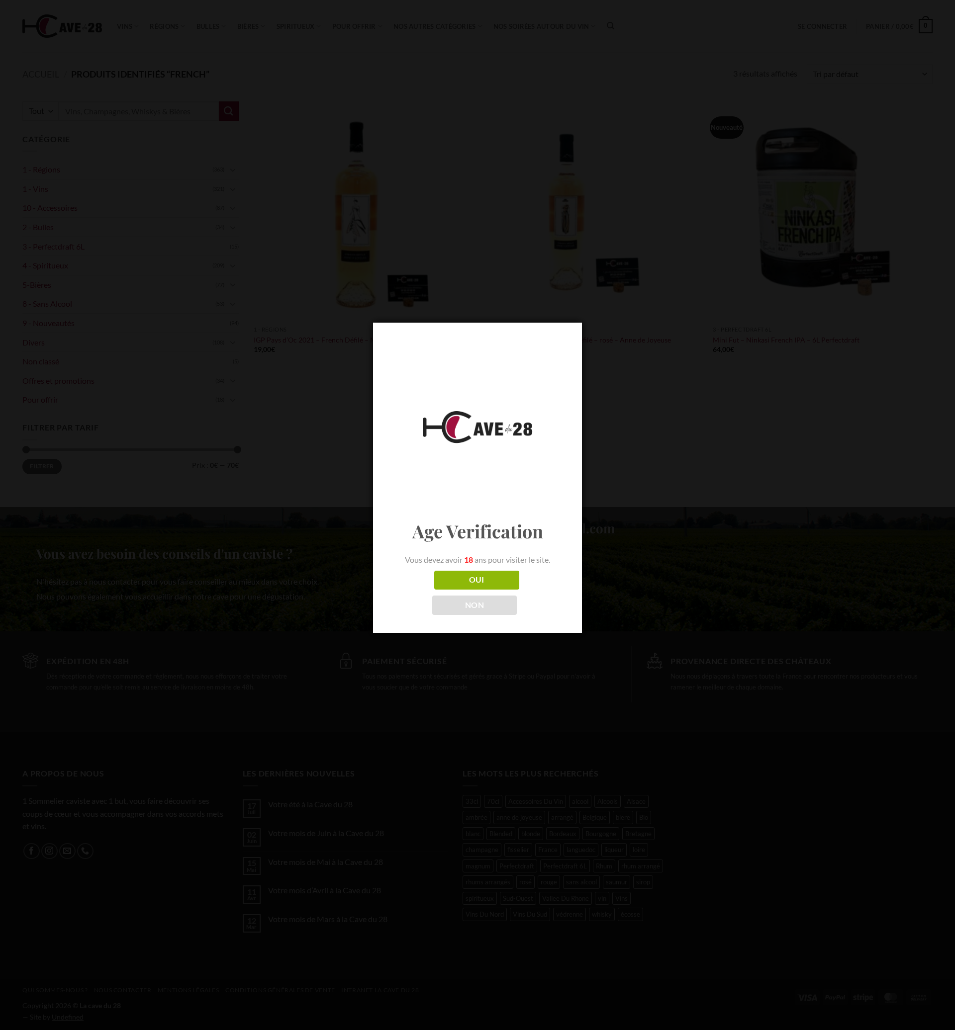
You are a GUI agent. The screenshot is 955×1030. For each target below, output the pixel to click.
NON (474, 605)
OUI (476, 579)
